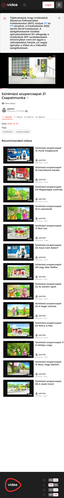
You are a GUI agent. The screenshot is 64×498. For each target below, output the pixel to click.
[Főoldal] (9, 5)
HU (51, 480)
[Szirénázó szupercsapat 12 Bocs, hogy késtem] (18, 368)
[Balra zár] (50, 489)
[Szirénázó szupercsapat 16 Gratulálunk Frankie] (18, 174)
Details (8, 117)
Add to (30, 117)
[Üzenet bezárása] (59, 18)
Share (19, 117)
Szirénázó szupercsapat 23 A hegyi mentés (48, 305)
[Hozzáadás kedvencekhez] (27, 98)
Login (48, 4)
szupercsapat (22, 131)
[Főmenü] (59, 5)
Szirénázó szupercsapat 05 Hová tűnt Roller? (48, 246)
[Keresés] (24, 5)
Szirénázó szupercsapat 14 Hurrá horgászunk (48, 149)
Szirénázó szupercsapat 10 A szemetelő (48, 207)
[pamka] (4, 110)
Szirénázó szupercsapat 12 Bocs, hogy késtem (48, 363)
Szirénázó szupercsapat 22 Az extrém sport (48, 285)
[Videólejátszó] (32, 71)
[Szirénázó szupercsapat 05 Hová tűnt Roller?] (18, 252)
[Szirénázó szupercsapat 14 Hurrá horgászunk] (18, 155)
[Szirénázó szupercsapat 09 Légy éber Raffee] (18, 271)
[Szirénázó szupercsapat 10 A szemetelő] (18, 213)
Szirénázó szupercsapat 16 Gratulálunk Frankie (48, 168)
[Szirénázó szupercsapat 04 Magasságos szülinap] (18, 193)
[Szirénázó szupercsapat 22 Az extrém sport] (18, 291)
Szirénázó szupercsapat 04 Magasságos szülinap (49, 188)
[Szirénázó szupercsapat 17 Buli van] (18, 232)
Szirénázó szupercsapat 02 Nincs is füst (48, 324)
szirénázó (7, 131)
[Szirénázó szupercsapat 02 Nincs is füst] (18, 330)
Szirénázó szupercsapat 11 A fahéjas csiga (49, 343)
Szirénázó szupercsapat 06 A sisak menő (48, 382)
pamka (10, 109)
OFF (51, 495)
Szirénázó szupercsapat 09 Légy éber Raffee (48, 266)
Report (42, 117)
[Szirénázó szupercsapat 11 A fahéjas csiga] (18, 349)
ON (55, 485)
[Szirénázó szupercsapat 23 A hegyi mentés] (18, 310)
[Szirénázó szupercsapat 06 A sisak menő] (18, 388)
